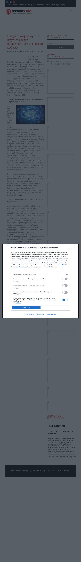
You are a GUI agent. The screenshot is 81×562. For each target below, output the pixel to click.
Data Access (40, 314)
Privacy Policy (51, 314)
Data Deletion (29, 314)
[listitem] (40, 275)
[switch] (65, 279)
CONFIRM (26, 307)
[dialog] (40, 281)
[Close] (75, 248)
